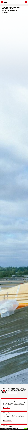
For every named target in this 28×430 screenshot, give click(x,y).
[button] (20, 2)
